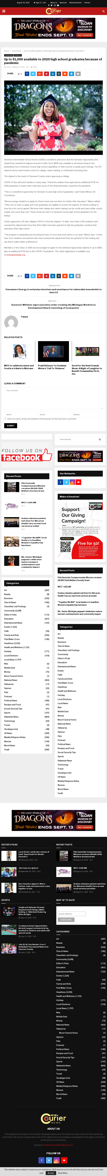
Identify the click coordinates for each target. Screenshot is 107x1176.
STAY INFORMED (18, 578)
